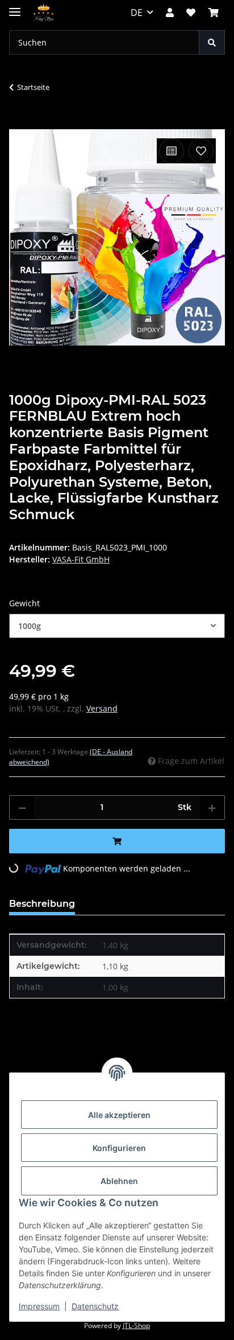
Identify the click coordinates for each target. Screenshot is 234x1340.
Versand (102, 708)
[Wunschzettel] (191, 12)
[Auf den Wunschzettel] (201, 150)
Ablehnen (119, 1181)
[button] (170, 12)
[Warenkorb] (213, 12)
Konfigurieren (119, 1148)
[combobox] (117, 626)
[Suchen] (212, 42)
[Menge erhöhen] (211, 807)
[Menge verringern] (22, 807)
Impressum (39, 1306)
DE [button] (137, 12)
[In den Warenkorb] (18, 123)
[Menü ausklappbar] (14, 7)
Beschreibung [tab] (42, 903)
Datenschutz (95, 1306)
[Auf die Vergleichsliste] (171, 150)
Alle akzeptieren (119, 1115)
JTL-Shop (136, 1325)
